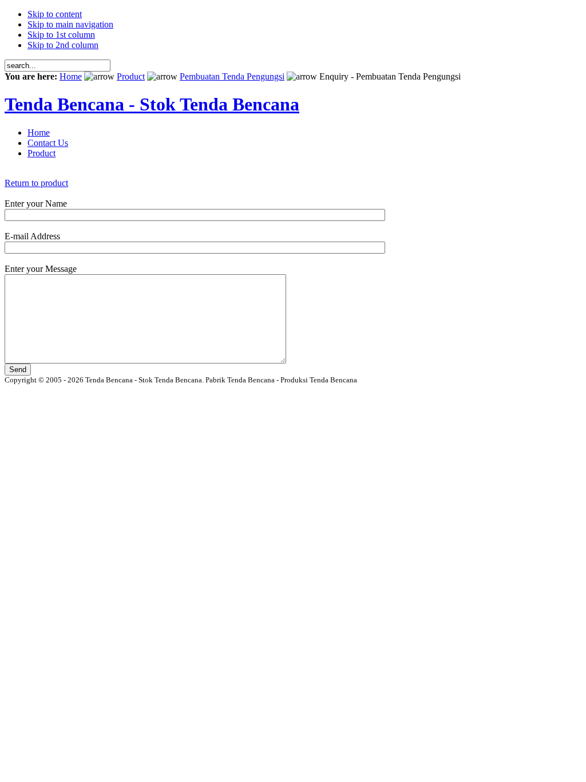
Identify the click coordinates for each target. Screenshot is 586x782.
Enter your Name (36, 203)
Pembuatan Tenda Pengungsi (232, 76)
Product (131, 76)
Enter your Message (41, 269)
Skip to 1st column (61, 35)
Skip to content (54, 14)
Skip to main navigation (70, 24)
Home (71, 76)
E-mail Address (32, 236)
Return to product (36, 183)
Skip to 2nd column (62, 45)
